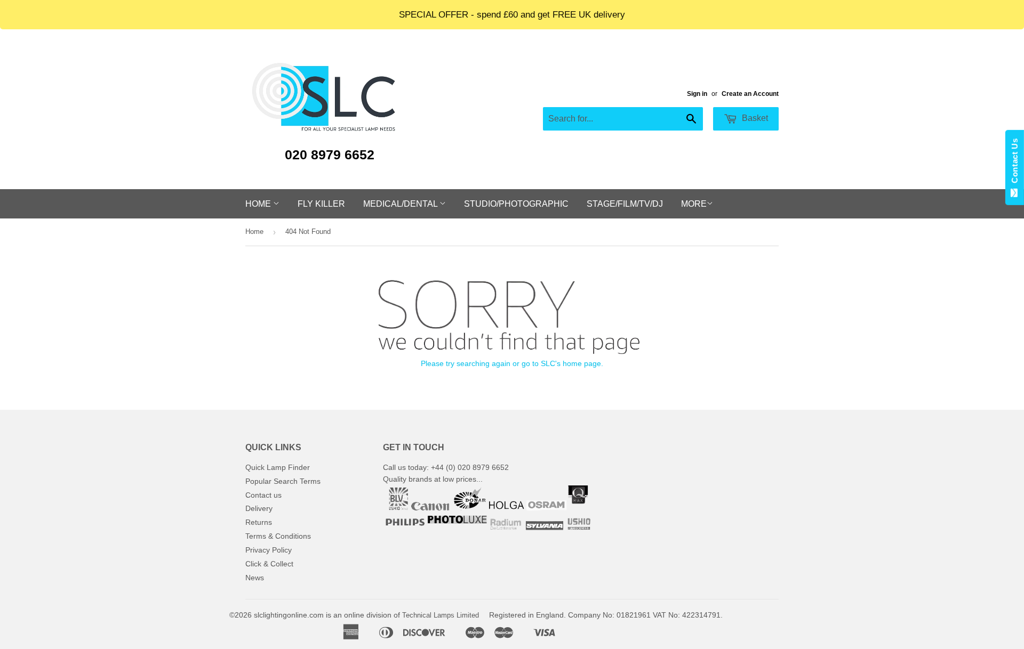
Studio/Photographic (516, 203)
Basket (754, 118)
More (694, 203)
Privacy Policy (268, 550)
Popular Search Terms (283, 481)
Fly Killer (321, 203)
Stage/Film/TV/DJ (625, 203)
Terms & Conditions (278, 536)
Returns (258, 522)
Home (259, 203)
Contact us (263, 495)
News (254, 577)
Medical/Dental (401, 203)
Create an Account (750, 94)
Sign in (697, 94)
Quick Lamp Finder (277, 467)
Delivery (259, 508)
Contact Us (1014, 163)
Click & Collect (269, 563)
